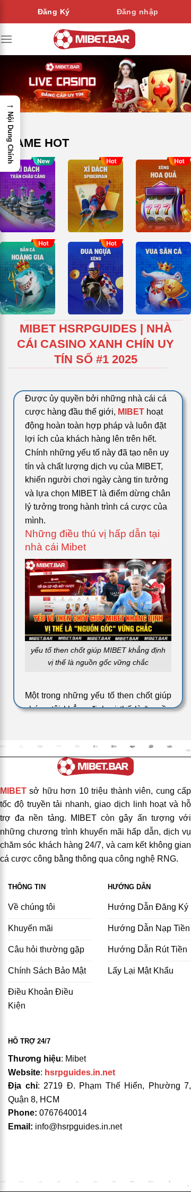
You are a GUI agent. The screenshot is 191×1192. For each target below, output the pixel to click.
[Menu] (6, 39)
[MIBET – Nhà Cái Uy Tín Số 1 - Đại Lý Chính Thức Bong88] (95, 39)
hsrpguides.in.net (80, 1072)
